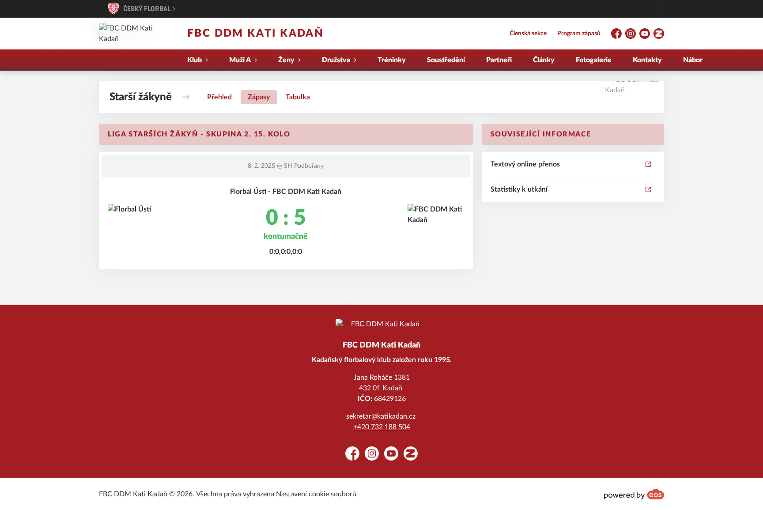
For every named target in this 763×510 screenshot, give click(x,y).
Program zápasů (579, 33)
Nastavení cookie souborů (316, 494)
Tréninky (392, 60)
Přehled (219, 97)
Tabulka (298, 97)
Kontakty (647, 60)
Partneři (499, 60)
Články (544, 60)
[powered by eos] (634, 494)
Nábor (693, 60)
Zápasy (259, 97)
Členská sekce (528, 33)
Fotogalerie (594, 60)
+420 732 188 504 (381, 427)
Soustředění (446, 60)
